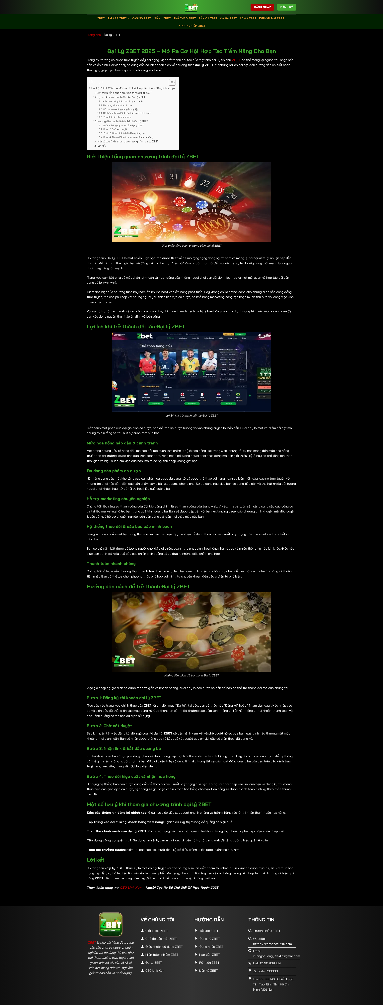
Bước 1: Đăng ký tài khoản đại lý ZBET (123, 125)
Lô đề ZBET (248, 18)
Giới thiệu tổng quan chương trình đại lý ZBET (124, 92)
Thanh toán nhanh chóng (117, 117)
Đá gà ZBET (228, 18)
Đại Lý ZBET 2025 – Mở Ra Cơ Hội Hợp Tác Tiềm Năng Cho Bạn (133, 88)
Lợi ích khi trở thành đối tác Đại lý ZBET (121, 97)
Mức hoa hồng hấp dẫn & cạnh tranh (122, 101)
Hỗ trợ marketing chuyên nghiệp (120, 109)
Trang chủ (94, 35)
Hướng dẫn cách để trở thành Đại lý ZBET (123, 121)
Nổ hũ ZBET (162, 18)
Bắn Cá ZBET (208, 18)
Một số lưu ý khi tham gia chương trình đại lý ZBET (128, 141)
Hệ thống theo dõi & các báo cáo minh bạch (127, 113)
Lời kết (102, 145)
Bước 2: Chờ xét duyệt (115, 129)
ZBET (101, 18)
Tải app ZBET (117, 18)
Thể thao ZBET (185, 18)
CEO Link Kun (130, 887)
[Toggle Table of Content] (170, 82)
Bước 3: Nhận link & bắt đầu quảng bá (124, 133)
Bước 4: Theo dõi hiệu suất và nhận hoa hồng (128, 137)
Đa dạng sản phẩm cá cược (118, 105)
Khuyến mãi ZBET (271, 18)
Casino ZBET (141, 18)
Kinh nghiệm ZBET (192, 25)
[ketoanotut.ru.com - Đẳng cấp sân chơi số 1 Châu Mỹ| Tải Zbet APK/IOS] (191, 7)
